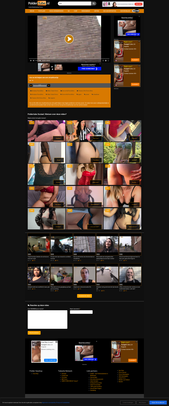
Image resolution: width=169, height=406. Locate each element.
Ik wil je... (58, 182)
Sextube (64, 373)
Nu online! (96, 160)
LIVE (32, 122)
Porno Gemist (122, 372)
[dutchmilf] (84, 141)
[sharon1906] (84, 229)
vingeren (52, 98)
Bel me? (134, 138)
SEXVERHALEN (125, 11)
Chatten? (58, 138)
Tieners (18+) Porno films (85, 91)
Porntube (64, 377)
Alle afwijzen (142, 402)
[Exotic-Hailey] (122, 141)
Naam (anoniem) (75, 309)
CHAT (75, 11)
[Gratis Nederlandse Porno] (39, 3)
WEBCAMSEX (86, 11)
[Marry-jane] (84, 206)
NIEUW (32, 11)
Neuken (121, 381)
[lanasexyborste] (84, 184)
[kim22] (46, 184)
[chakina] (46, 141)
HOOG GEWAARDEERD (56, 11)
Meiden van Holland (124, 379)
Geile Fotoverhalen (95, 384)
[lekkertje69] (122, 184)
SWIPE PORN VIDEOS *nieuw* (70, 381)
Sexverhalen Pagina (95, 388)
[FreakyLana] (46, 163)
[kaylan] (122, 163)
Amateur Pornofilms (37, 91)
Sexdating (93, 390)
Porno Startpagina (124, 374)
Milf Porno (64, 379)
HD (69, 11)
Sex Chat (121, 370)
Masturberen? (95, 204)
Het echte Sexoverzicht (96, 379)
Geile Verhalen (94, 381)
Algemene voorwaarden (49, 402)
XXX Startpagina (123, 376)
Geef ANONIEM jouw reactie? (36, 309)
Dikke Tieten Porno (52, 91)
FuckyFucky (65, 375)
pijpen (80, 94)
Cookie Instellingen (128, 402)
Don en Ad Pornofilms (68, 91)
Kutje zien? (96, 138)
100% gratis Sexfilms (96, 386)
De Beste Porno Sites (96, 383)
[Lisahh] (46, 206)
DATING (96, 11)
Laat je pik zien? (94, 226)
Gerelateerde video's (84, 296)
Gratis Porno (122, 378)
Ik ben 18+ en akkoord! (158, 402)
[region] (84, 402)
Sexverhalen (93, 377)
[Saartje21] (46, 229)
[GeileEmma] (84, 163)
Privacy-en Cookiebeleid (62, 402)
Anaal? (59, 160)
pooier (87, 94)
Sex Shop (35, 373)
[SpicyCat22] (122, 229)
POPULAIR (41, 11)
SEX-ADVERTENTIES (109, 11)
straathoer (96, 94)
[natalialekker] (122, 206)
